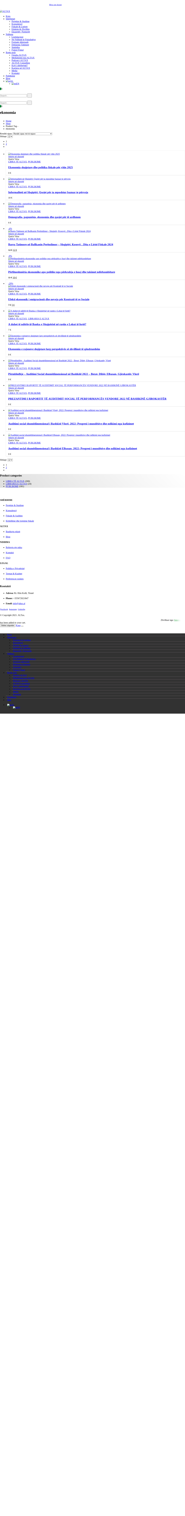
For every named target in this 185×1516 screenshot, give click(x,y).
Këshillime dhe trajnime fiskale (20, 521)
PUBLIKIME (34, 162)
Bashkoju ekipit (13, 531)
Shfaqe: (4, 136)
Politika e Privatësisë (15, 568)
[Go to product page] (95, 154)
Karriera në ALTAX (21, 68)
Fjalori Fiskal (18, 50)
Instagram (13, 609)
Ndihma (9, 34)
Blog (8, 78)
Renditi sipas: (6, 133)
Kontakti (16, 73)
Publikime (10, 76)
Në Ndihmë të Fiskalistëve (24, 39)
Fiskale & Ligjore (20, 26)
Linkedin (21, 609)
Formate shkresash (20, 42)
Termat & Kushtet (14, 573)
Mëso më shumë (55, 5)
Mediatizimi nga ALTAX (23, 57)
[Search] (29, 96)
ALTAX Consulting (21, 63)
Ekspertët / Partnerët (21, 32)
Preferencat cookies (15, 579)
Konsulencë (17, 24)
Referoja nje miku (14, 547)
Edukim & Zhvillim (20, 29)
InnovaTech (179, 620)
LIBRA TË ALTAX (17, 162)
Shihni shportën (7, 625)
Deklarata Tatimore (20, 45)
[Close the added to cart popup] (22, 626)
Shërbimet (10, 19)
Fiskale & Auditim (14, 516)
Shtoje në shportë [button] (16, 156)
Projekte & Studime (20, 21)
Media (14, 70)
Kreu (8, 16)
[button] (4, 92)
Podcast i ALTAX (20, 60)
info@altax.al (19, 603)
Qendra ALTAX (19, 55)
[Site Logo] (5, 11)
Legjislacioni (17, 37)
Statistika (16, 47)
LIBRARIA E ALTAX (38, 318)
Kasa (18, 625)
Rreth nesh (11, 52)
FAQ (8, 558)
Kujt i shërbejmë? (20, 65)
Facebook (4, 609)
